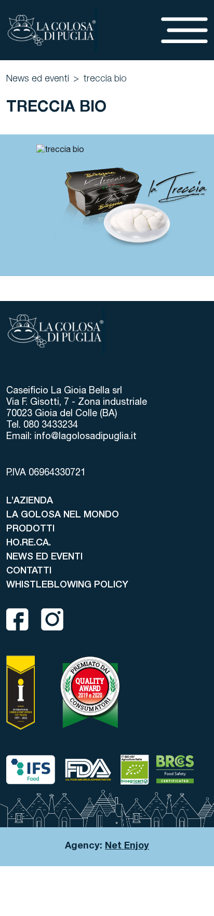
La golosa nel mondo (62, 515)
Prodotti (30, 529)
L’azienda (29, 501)
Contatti (28, 571)
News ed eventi (37, 79)
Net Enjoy (127, 846)
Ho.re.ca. (28, 543)
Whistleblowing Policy (67, 585)
